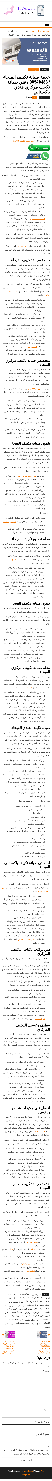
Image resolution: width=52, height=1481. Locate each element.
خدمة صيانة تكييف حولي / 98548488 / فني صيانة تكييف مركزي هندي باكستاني (8, 1347)
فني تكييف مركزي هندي (26, 476)
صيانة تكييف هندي (41, 1308)
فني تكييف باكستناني (18, 1316)
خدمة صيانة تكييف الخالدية (24, 141)
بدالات (10, 1249)
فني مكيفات (40, 1131)
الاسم (47, 1409)
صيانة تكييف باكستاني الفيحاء (37, 1301)
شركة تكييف (40, 1018)
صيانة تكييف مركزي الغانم (38, 1305)
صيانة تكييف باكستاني (17, 1298)
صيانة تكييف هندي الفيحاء (22, 1309)
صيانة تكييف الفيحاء (36, 1298)
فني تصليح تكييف (16, 1312)
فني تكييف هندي (9, 521)
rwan (30, 97)
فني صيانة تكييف (35, 389)
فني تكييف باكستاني (26, 939)
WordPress (28, 1471)
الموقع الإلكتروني (43, 1434)
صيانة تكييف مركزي (15, 1302)
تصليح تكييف (11, 559)
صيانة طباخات (32, 1242)
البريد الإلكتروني (42, 1422)
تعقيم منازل (27, 1264)
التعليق (46, 1371)
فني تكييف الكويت (24, 687)
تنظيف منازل (29, 1271)
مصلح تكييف (36, 1323)
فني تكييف (32, 346)
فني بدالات (34, 1249)
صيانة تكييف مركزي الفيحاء (14, 1305)
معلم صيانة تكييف (22, 1323)
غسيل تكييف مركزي (33, 1312)
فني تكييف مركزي (37, 218)
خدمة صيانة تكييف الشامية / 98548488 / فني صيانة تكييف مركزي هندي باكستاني (44, 1347)
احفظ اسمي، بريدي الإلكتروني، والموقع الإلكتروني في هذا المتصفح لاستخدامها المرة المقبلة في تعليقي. (26, 1452)
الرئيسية (46, 31)
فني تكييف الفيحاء (36, 1316)
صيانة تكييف (36, 31)
